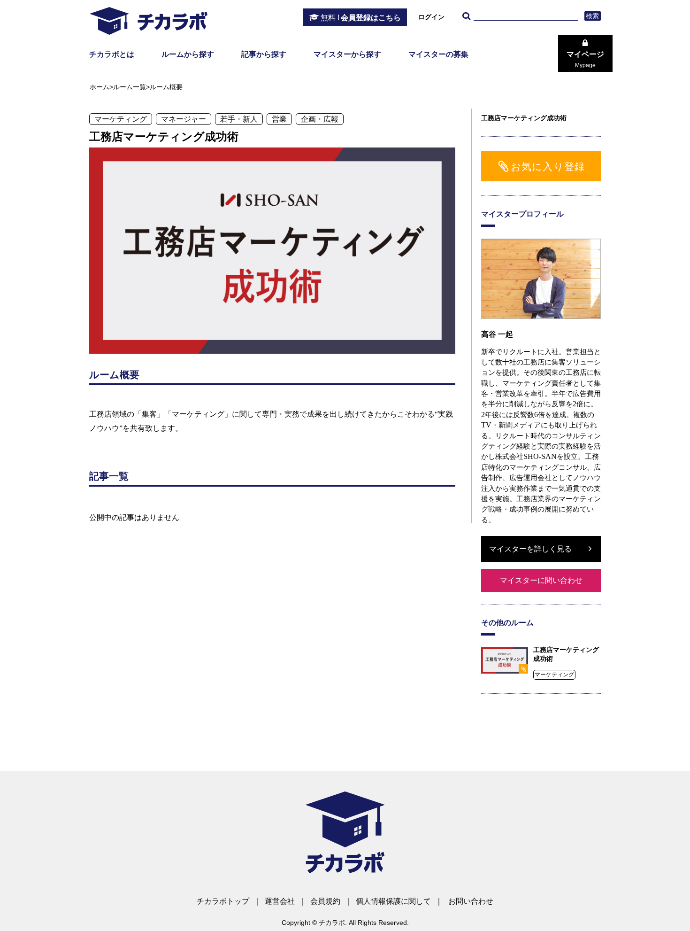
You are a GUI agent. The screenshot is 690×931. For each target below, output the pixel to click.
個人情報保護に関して (393, 901)
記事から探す (263, 54)
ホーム (99, 87)
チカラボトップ (223, 901)
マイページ (585, 59)
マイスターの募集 (438, 54)
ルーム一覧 (129, 87)
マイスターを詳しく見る (530, 549)
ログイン (431, 17)
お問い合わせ (470, 901)
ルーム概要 (166, 87)
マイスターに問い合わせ (541, 580)
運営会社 (280, 901)
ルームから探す (187, 54)
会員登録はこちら (361, 18)
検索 (592, 16)
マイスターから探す (347, 54)
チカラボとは (111, 54)
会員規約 (325, 901)
